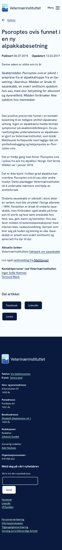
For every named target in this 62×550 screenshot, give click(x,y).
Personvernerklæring (13, 519)
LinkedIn (6, 503)
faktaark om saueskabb (44, 251)
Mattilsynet (41, 260)
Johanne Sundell (10, 436)
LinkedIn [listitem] (33, 305)
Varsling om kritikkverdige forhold (19, 530)
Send (9, 489)
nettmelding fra (24, 260)
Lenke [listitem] (9, 316)
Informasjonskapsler (12, 523)
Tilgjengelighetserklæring (15, 527)
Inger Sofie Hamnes (14, 273)
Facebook (7, 499)
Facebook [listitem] (11, 305)
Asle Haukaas (9, 447)
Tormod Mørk (11, 277)
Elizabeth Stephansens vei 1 (16, 418)
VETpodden (8, 507)
